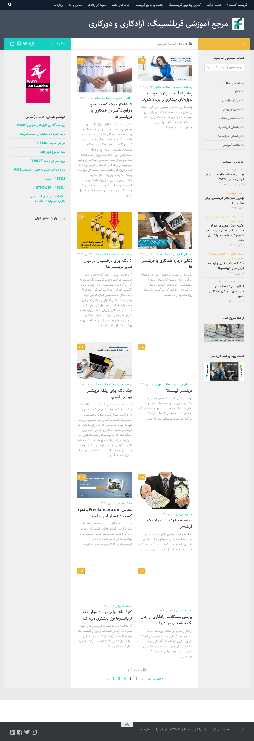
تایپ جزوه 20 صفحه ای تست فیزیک (42, 134)
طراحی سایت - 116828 (50, 143)
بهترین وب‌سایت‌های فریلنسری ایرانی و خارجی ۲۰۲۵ (225, 177)
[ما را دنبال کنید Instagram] (31, 43)
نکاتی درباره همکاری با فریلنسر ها (167, 263)
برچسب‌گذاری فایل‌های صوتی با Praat (41, 125)
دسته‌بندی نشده (230, 118)
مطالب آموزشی (162, 87)
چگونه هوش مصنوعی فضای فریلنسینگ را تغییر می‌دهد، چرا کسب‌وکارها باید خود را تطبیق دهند (224, 233)
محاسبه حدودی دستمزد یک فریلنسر (169, 523)
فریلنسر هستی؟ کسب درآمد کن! (45, 117)
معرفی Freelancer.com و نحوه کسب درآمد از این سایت (105, 513)
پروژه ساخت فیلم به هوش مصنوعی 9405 (39, 169)
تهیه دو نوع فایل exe (52, 152)
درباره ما (59, 4)
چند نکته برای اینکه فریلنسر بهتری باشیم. (109, 393)
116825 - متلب (55, 178)
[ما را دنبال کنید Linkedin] (12, 43)
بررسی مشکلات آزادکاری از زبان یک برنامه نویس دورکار (166, 620)
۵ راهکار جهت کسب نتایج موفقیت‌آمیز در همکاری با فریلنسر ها (111, 110)
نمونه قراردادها (97, 4)
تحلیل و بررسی (231, 109)
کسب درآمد (214, 4)
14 (80, 477)
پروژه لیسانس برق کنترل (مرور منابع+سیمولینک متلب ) (46, 199)
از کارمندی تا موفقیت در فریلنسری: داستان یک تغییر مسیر (226, 291)
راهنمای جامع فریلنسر (149, 4)
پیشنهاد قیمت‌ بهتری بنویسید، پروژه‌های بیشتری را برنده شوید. (167, 96)
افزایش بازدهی (231, 100)
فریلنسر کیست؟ (237, 4)
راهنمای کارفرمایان (122, 98)
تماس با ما (75, 4)
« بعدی (159, 678)
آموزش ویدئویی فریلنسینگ (184, 4)
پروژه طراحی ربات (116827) (48, 161)
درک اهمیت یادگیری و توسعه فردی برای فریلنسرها (226, 266)
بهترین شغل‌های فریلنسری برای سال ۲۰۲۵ (224, 200)
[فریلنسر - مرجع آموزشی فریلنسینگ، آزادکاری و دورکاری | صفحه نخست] (238, 24)
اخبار (238, 91)
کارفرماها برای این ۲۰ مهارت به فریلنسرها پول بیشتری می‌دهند (107, 615)
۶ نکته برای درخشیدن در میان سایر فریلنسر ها (108, 263)
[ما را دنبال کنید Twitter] (25, 43)
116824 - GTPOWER (50, 187)
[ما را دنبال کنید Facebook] (18, 43)
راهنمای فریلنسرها (182, 87)
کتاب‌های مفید (121, 4)
